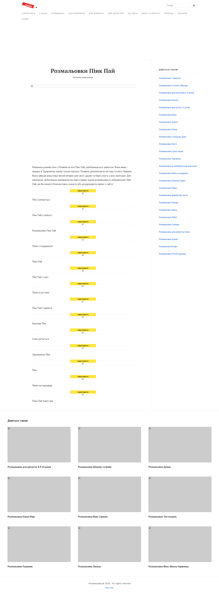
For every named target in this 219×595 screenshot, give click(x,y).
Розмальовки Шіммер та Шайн (94, 466)
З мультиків (28, 13)
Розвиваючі (58, 13)
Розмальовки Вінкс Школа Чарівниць (169, 566)
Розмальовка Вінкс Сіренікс (93, 516)
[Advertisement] (109, 40)
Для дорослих (116, 13)
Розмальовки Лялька (89, 566)
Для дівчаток (96, 13)
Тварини (182, 13)
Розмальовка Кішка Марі (21, 516)
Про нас (109, 587)
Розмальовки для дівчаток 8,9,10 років (29, 466)
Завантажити (82, 191)
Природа (169, 13)
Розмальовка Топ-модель (163, 516)
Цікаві (25, 19)
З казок (43, 13)
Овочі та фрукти (150, 13)
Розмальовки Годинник (20, 566)
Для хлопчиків (77, 13)
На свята (133, 13)
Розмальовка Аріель (160, 466)
